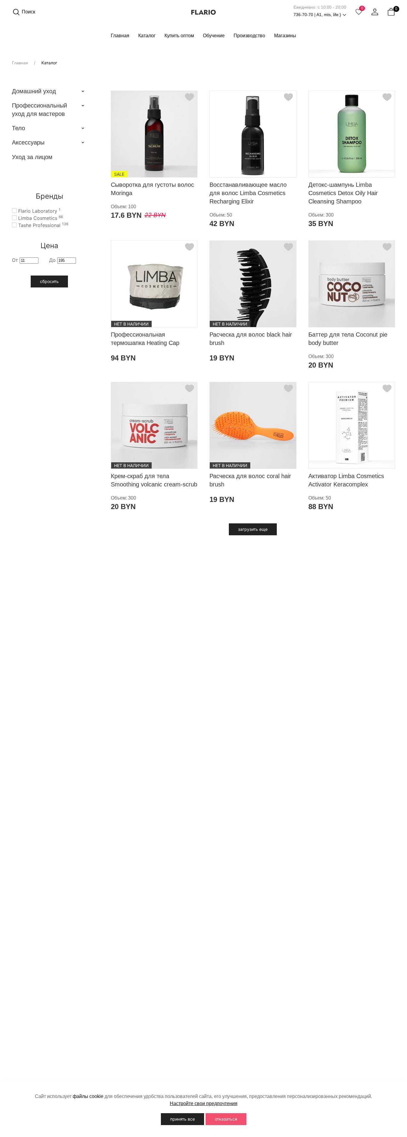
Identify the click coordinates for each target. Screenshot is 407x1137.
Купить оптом (179, 35)
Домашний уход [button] (34, 91)
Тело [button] (18, 128)
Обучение (214, 35)
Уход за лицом (32, 157)
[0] (391, 12)
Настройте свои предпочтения (203, 1103)
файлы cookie (88, 1096)
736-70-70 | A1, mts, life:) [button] (317, 14)
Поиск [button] (28, 11)
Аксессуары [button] (28, 142)
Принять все (182, 1119)
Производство (249, 35)
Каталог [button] (147, 35)
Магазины (285, 35)
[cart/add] (188, 170)
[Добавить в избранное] (189, 97)
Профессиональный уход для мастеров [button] (39, 109)
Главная (120, 35)
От (16, 260)
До (53, 260)
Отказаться (226, 1119)
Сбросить (49, 281)
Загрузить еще (253, 529)
